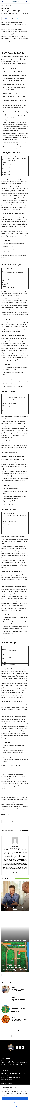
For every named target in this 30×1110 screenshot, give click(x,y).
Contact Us (9, 809)
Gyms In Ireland (8, 5)
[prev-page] (2, 975)
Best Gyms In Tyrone (24, 830)
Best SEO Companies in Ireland (19, 1030)
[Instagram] (16, 872)
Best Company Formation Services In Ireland (15, 908)
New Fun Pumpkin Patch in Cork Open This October (19, 1020)
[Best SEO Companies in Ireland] (5, 1029)
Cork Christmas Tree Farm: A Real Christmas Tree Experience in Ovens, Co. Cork (15, 969)
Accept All (15, 1098)
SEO (11, 1028)
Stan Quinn (8, 13)
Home (2, 5)
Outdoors (13, 1017)
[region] (15, 1097)
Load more (14, 1036)
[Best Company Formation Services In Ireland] (15, 896)
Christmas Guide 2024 (15, 965)
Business (14, 905)
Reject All (15, 1106)
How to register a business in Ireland (15, 940)
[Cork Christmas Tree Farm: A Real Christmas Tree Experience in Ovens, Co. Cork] (15, 957)
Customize (15, 1102)
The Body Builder (13, 851)
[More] (21, 18)
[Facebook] (13, 872)
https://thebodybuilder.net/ (15, 848)
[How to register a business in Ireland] (15, 927)
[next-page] (5, 975)
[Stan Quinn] (2, 14)
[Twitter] (23, 1047)
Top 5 (7, 814)
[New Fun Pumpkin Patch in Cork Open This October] (5, 1019)
